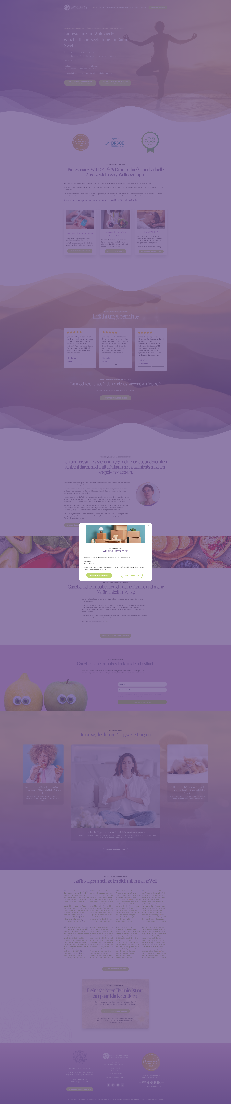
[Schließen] (148, 525)
